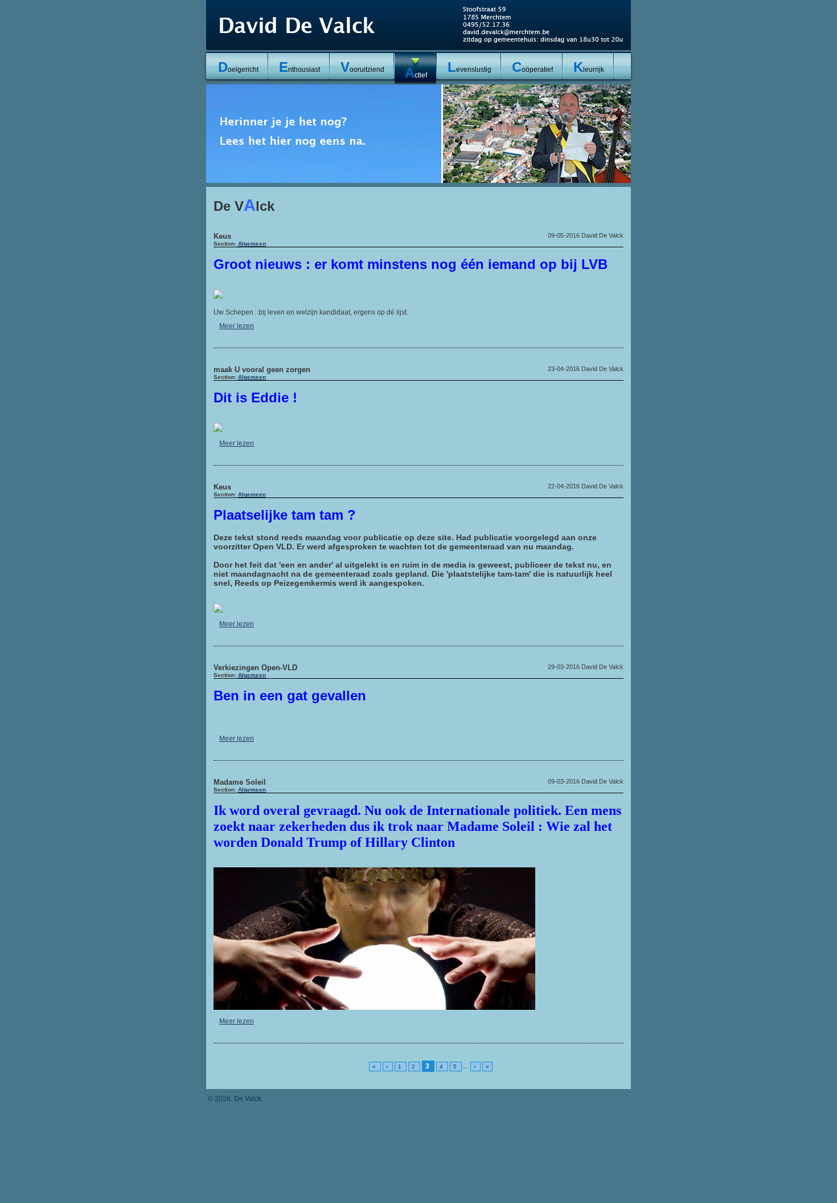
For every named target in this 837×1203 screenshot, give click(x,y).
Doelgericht (238, 67)
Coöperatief (532, 67)
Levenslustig (469, 67)
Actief (416, 72)
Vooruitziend (362, 67)
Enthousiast (299, 67)
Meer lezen (236, 326)
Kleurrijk (588, 67)
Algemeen (252, 243)
